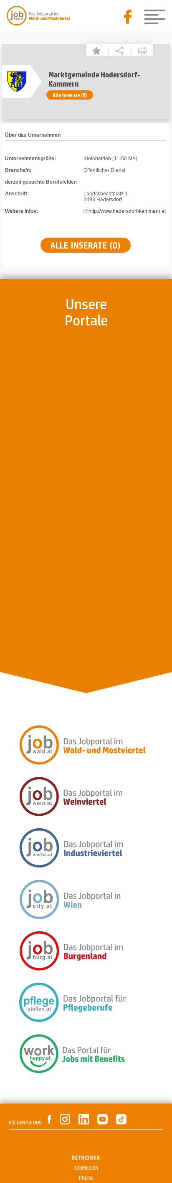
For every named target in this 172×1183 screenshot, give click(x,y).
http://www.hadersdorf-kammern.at (127, 211)
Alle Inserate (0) (70, 95)
